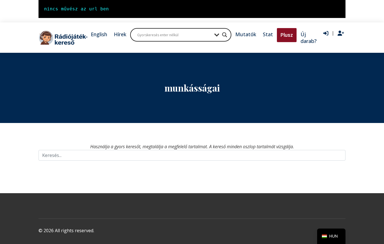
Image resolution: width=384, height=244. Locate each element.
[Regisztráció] (341, 33)
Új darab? (309, 37)
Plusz (287, 35)
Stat (268, 34)
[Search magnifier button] (225, 35)
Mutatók (245, 34)
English (99, 34)
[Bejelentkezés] (325, 33)
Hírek (120, 34)
